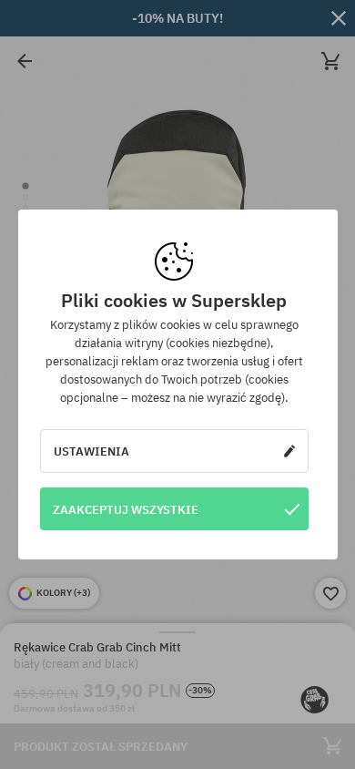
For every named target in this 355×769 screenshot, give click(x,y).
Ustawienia (91, 451)
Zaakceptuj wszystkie (125, 509)
